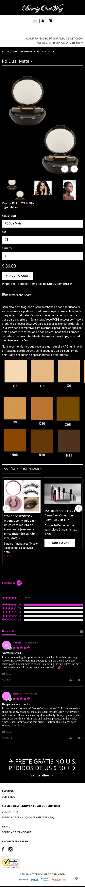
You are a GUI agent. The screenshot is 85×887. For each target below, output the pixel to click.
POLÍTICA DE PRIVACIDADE (16, 832)
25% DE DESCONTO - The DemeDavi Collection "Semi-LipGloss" (61, 515)
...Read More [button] (16, 725)
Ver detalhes (40, 775)
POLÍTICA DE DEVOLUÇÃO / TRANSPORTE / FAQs (28, 817)
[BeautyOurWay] (42, 8)
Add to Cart (19, 275)
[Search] (79, 31)
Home (5, 51)
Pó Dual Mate (9, 216)
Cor (4, 232)
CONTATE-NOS (10, 812)
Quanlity (7, 248)
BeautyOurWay (22, 51)
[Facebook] (3, 849)
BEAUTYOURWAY (23, 203)
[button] (9, 673)
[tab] (9, 632)
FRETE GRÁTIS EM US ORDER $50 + (60, 42)
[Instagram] (10, 849)
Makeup (14, 207)
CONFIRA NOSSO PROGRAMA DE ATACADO (54, 38)
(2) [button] (19, 604)
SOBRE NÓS (8, 796)
